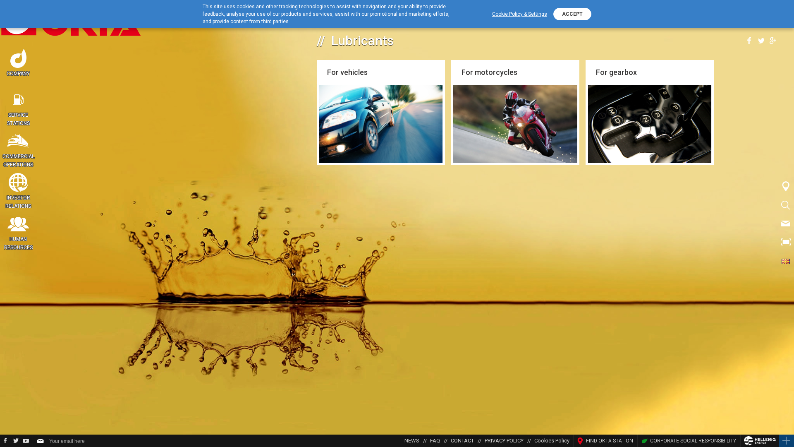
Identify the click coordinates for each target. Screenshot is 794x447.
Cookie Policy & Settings (519, 14)
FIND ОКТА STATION (609, 441)
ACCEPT (572, 14)
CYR (785, 260)
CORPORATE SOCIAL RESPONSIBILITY (693, 441)
